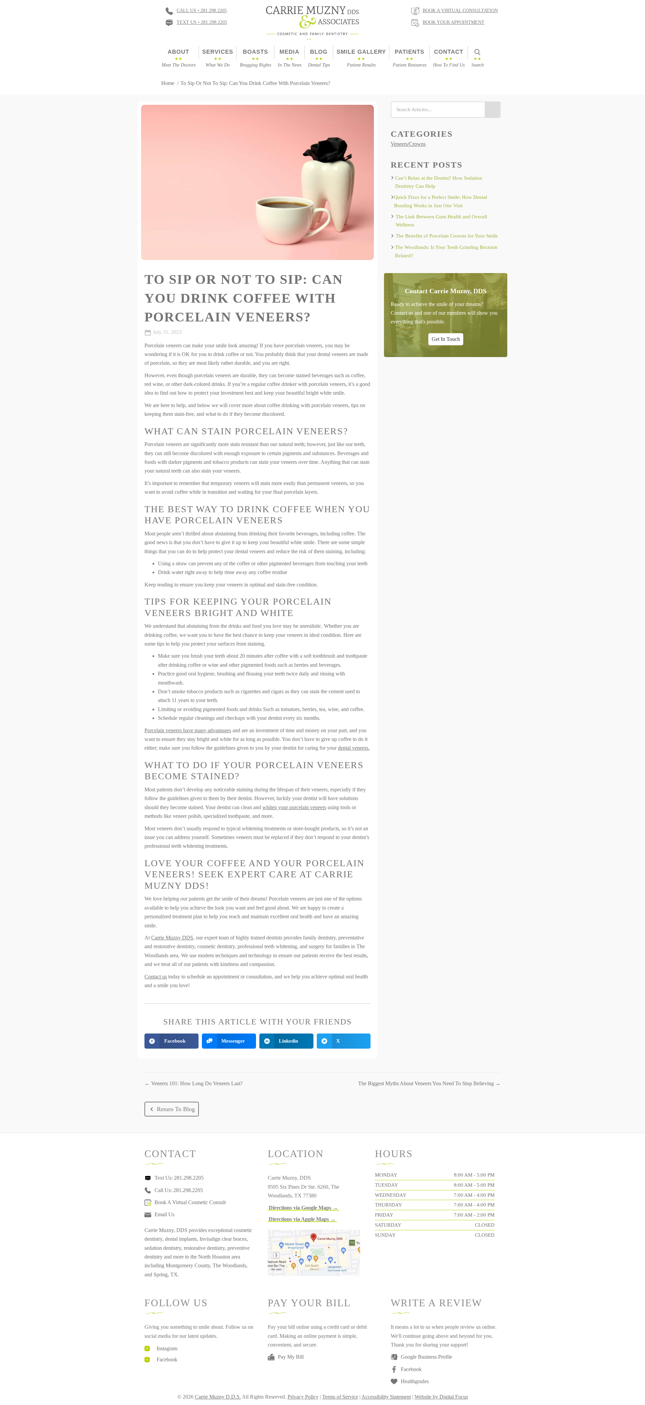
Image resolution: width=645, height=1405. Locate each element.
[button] (171, 1109)
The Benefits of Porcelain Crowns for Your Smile (447, 235)
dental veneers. (354, 748)
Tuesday (386, 1185)
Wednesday (390, 1195)
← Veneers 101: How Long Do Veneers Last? (193, 1083)
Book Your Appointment (453, 22)
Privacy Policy (303, 1397)
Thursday (388, 1205)
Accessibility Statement (386, 1397)
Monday (386, 1175)
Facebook (167, 1359)
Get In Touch (446, 339)
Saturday (388, 1225)
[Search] (492, 109)
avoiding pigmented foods (210, 709)
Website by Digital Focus (441, 1397)
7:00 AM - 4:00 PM (474, 1195)
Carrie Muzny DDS (172, 937)
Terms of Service (340, 1397)
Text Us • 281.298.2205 (202, 22)
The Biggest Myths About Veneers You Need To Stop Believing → (429, 1083)
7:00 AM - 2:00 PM (474, 1215)
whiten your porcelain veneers (294, 807)
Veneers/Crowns (408, 144)
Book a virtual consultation (460, 10)
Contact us (155, 976)
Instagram (167, 1348)
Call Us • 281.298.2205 (202, 10)
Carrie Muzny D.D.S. (218, 1397)
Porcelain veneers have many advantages (187, 730)
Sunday (385, 1235)
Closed (484, 1225)
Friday (384, 1215)
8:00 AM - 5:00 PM (474, 1175)
